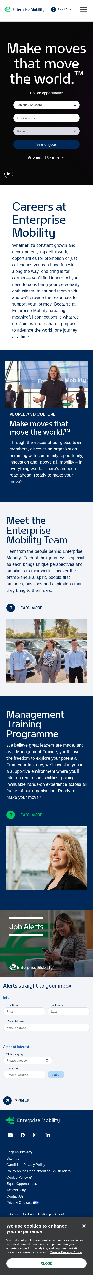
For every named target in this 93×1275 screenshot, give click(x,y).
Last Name (57, 1005)
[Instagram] (35, 1135)
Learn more (30, 608)
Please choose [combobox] (17, 1060)
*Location (12, 1068)
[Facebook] (22, 1135)
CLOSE (46, 1263)
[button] (46, 144)
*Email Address (15, 1021)
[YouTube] (10, 1135)
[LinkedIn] (47, 1135)
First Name (12, 1005)
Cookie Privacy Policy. (66, 1252)
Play (9, 173)
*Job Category (14, 1054)
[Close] (84, 1225)
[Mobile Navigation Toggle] (83, 9)
